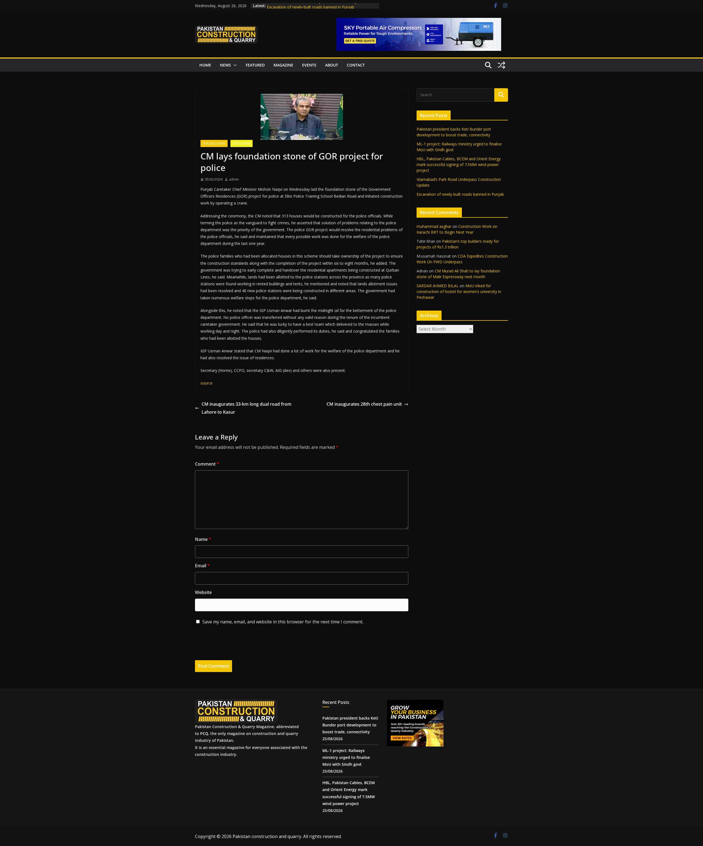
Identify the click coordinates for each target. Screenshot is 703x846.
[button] (234, 65)
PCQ (204, 733)
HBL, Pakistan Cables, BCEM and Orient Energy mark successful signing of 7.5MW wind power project (459, 164)
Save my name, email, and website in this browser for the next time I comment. (282, 622)
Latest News (241, 143)
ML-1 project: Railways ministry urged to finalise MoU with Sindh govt (346, 757)
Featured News (214, 143)
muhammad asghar (434, 226)
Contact (356, 65)
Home (205, 65)
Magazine (283, 65)
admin (234, 179)
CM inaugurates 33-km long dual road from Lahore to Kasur (246, 408)
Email (202, 566)
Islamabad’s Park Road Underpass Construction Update (316, 5)
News (225, 65)
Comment (207, 464)
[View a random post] (501, 65)
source (206, 383)
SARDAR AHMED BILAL (438, 285)
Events (309, 65)
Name (203, 539)
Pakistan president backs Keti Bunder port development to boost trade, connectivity (350, 724)
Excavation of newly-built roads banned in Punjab (460, 194)
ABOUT (331, 65)
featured (255, 65)
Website (203, 592)
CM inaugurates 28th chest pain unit (364, 404)
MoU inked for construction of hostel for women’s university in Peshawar (459, 291)
